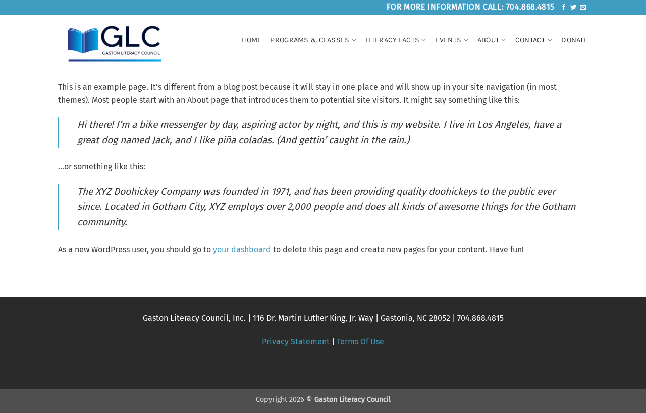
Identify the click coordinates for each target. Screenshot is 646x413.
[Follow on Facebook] (564, 7)
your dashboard (242, 249)
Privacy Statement (296, 341)
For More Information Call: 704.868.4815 (471, 7)
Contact (530, 40)
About (488, 40)
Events (449, 40)
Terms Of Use (360, 341)
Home (251, 40)
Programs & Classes (310, 40)
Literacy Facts (392, 40)
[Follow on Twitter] (573, 7)
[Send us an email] (583, 7)
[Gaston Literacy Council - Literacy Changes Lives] (120, 40)
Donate (574, 40)
